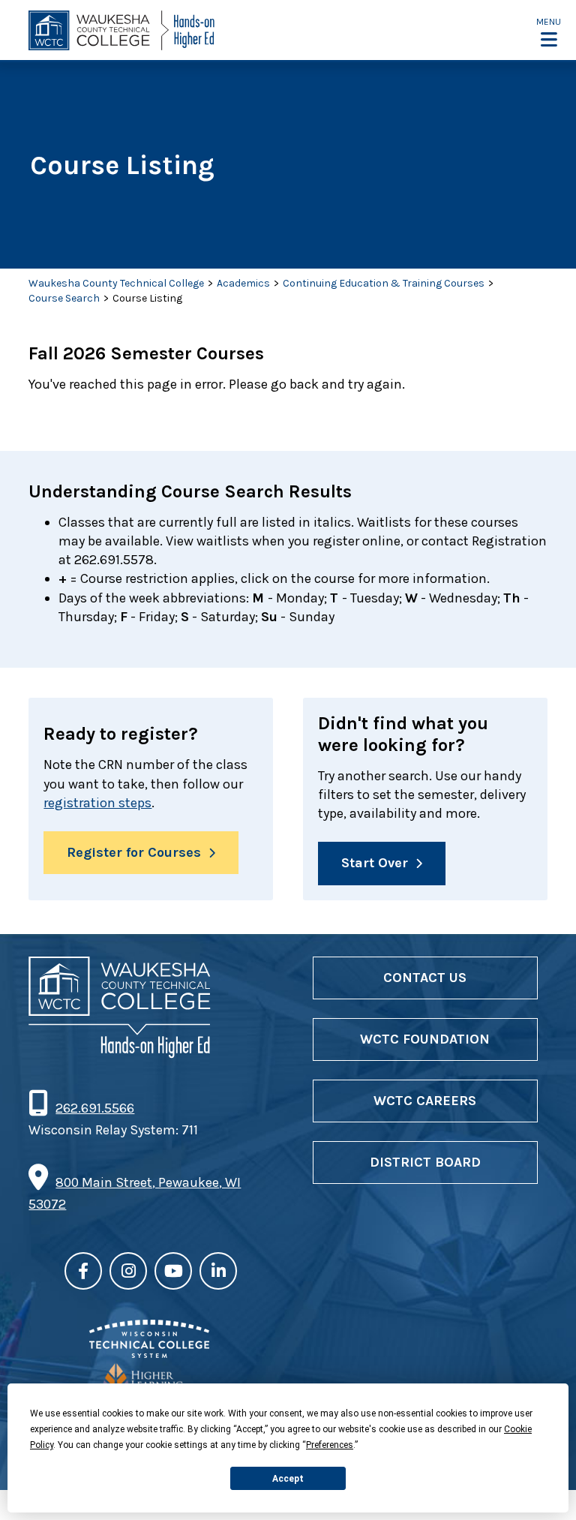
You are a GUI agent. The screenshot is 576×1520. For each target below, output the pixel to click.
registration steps (98, 803)
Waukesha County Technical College (116, 283)
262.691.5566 (94, 1108)
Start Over (374, 863)
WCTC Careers (425, 1100)
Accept (288, 1478)
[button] (548, 31)
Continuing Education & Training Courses (383, 283)
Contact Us (424, 977)
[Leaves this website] (149, 1353)
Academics (243, 283)
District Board (425, 1162)
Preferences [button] (329, 1445)
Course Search (64, 298)
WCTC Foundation (425, 1039)
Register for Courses (134, 852)
